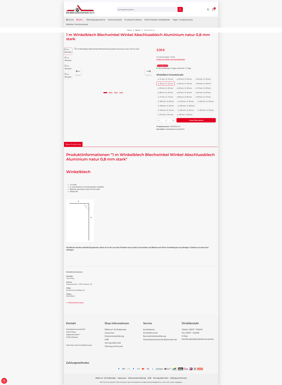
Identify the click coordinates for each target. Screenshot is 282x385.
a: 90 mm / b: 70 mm (203, 97)
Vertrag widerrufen (113, 343)
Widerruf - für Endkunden (115, 329)
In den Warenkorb (196, 120)
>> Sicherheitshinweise (75, 302)
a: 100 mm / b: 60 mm (166, 101)
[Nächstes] (148, 71)
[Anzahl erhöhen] (173, 120)
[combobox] (147, 9)
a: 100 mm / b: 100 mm (186, 106)
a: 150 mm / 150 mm (184, 114)
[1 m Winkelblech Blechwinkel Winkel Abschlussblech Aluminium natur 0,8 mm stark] (113, 71)
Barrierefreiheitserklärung (154, 336)
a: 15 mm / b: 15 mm (165, 79)
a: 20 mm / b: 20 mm (184, 79)
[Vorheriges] (77, 71)
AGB (107, 339)
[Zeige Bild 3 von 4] (116, 92)
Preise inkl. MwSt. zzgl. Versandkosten (170, 59)
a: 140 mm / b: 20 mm (166, 106)
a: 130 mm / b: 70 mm (166, 110)
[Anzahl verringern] (158, 120)
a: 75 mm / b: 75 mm (165, 97)
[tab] (73, 144)
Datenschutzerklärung (114, 336)
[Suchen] (180, 9)
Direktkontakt (190, 323)
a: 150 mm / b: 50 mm (206, 110)
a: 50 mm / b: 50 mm (165, 88)
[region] (108, 71)
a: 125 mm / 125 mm (165, 114)
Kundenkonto (149, 329)
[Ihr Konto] (208, 9)
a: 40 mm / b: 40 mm (203, 83)
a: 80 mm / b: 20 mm (165, 92)
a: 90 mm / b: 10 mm (184, 92)
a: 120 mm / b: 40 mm (206, 101)
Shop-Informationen (117, 323)
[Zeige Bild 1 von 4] (105, 92)
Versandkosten (136, 382)
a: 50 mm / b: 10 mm (184, 83)
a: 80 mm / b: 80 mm (184, 97)
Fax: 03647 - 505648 (190, 333)
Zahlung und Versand (114, 346)
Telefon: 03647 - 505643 (192, 329)
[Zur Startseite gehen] (80, 9)
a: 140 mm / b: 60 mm (186, 110)
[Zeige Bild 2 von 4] (110, 92)
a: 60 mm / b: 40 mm (184, 88)
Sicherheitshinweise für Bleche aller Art (160, 339)
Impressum (109, 333)
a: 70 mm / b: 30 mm (203, 88)
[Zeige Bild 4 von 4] (121, 92)
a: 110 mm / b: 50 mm (186, 101)
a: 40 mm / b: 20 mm (165, 83)
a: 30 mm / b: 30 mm (203, 79)
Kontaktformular (85, 345)
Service (147, 323)
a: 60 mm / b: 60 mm (203, 92)
